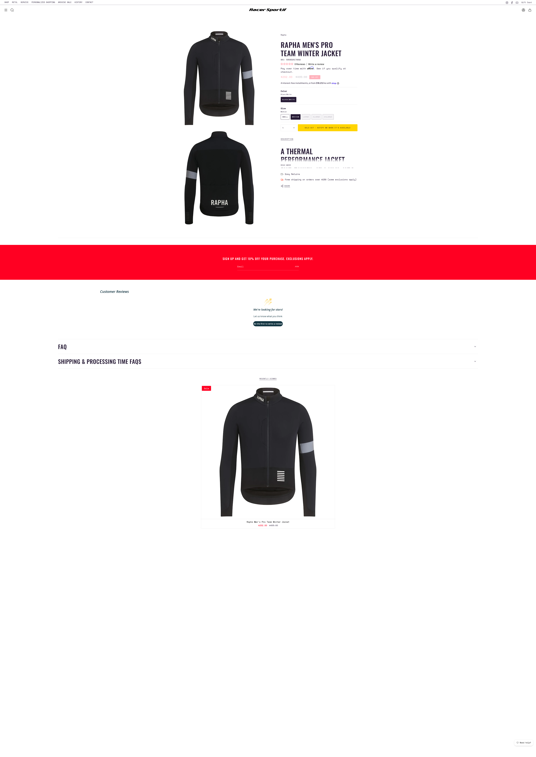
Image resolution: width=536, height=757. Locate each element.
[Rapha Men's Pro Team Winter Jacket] (268, 452)
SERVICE (24, 2)
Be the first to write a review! (268, 323)
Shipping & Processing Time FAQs (99, 361)
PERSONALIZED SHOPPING (43, 2)
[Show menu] (6, 10)
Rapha (283, 34)
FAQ (62, 346)
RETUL (15, 2)
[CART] (530, 10)
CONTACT (89, 2)
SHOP (6, 2)
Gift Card (526, 2)
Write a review (316, 64)
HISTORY (78, 2)
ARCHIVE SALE (64, 2)
